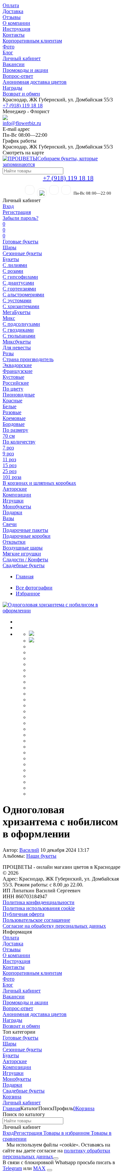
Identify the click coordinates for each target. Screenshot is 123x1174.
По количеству (19, 442)
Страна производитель (28, 359)
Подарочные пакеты (25, 530)
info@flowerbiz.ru (22, 123)
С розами (13, 271)
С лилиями (15, 265)
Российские (16, 383)
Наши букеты (41, 856)
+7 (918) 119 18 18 (23, 105)
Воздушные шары (23, 548)
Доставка (13, 11)
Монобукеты (17, 506)
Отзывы (12, 17)
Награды (12, 88)
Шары (9, 247)
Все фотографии (34, 587)
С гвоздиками (18, 330)
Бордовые (14, 424)
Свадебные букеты (24, 565)
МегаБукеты (17, 312)
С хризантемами (21, 306)
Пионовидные (19, 394)
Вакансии (14, 64)
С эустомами (17, 300)
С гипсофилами (20, 277)
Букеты (11, 259)
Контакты (14, 35)
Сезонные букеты (22, 253)
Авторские (15, 489)
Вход (8, 206)
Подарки (12, 512)
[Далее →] (61, 610)
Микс (9, 318)
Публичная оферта (23, 914)
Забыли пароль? (20, 218)
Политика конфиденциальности (38, 902)
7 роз (8, 447)
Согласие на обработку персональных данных (54, 926)
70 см (9, 436)
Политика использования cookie (39, 908)
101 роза (12, 477)
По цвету (13, 389)
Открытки (14, 542)
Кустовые (13, 377)
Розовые (12, 412)
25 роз (9, 471)
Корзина (12, 1096)
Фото (8, 46)
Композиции (17, 495)
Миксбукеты (17, 341)
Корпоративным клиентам (32, 41)
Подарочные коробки (27, 536)
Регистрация (17, 212)
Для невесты (17, 347)
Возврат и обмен (21, 93)
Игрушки (13, 500)
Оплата (11, 5)
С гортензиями (19, 288)
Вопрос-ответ (18, 76)
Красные (12, 400)
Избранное (28, 593)
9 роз (8, 453)
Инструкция (16, 29)
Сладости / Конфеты (25, 559)
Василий (29, 850)
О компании (16, 23)
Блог (8, 52)
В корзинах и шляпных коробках (39, 483)
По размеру (15, 430)
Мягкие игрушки (22, 553)
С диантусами (18, 283)
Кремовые (14, 418)
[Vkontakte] (66, 190)
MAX (39, 1168)
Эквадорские (17, 365)
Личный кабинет (22, 58)
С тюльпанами (19, 336)
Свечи (10, 524)
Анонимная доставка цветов (35, 82)
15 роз (9, 465)
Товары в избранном (66, 1133)
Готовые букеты (20, 241)
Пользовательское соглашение (36, 920)
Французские (17, 371)
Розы (8, 353)
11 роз (9, 459)
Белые (9, 406)
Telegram (12, 1168)
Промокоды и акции (25, 70)
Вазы (8, 518)
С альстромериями (23, 294)
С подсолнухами (21, 324)
